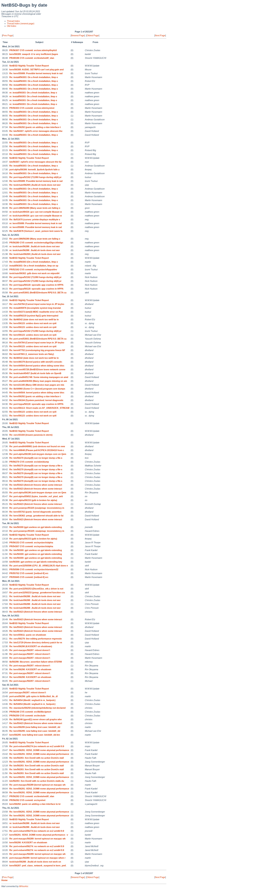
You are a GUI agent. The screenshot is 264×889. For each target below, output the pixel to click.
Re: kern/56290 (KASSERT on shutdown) (30, 646)
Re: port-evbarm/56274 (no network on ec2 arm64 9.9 (36, 746)
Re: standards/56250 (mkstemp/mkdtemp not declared (37, 708)
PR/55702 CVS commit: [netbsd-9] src (28, 573)
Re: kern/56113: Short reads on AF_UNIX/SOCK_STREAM (39, 408)
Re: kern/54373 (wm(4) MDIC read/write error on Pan (36, 312)
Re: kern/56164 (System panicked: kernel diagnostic (36, 400)
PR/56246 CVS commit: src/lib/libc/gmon (30, 712)
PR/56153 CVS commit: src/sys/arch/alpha (31, 542)
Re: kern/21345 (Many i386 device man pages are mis (36, 385)
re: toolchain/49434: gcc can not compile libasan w (35, 212)
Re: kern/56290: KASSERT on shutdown (30, 669)
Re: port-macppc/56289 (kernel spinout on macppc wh (37, 785)
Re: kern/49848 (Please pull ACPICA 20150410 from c (36, 450)
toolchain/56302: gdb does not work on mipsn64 (34, 273)
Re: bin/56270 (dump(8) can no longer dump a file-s (35, 458)
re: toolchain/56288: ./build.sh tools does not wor (34, 246)
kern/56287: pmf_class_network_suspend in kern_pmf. (37, 865)
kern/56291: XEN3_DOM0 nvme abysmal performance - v (38, 835)
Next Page (160, 35)
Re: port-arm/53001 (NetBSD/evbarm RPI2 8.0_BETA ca (37, 292)
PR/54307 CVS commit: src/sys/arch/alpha (31, 546)
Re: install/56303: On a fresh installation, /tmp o (33, 77)
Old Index (11, 26)
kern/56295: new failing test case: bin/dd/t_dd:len (34, 735)
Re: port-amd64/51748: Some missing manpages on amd (38, 377)
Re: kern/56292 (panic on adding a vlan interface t (35, 127)
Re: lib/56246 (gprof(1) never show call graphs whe (35, 719)
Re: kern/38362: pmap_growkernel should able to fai (36, 515)
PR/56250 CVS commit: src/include (27, 715)
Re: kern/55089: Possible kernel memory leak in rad (36, 73)
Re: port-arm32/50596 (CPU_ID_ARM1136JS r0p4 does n (38, 565)
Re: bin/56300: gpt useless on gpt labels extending (35, 550)
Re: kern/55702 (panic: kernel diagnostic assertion (35, 512)
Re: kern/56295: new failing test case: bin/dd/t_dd (34, 731)
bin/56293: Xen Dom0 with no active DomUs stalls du (36, 781)
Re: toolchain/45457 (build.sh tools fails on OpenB (35, 373)
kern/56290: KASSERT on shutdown (28, 842)
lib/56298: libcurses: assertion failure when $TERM (35, 662)
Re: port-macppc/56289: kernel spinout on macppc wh (37, 838)
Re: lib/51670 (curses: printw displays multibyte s (34, 219)
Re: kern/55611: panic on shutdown (27, 635)
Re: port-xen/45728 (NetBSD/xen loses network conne (37, 369)
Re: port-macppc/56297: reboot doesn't (29, 650)
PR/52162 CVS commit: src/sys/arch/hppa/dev (33, 269)
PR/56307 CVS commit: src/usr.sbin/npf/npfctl (33, 50)
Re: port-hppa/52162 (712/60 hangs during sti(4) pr (35, 177)
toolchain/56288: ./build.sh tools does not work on (35, 862)
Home (4, 880)
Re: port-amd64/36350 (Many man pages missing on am (38, 381)
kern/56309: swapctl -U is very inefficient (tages (33, 54)
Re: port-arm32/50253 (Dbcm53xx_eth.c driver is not (36, 589)
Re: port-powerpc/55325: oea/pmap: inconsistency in (36, 531)
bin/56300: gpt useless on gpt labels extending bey (35, 562)
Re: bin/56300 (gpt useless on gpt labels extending (35, 527)
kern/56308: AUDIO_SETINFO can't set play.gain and (36, 69)
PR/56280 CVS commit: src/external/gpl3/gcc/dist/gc (36, 242)
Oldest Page (93, 35)
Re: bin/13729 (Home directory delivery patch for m (35, 642)
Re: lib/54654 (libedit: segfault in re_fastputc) (32, 700)
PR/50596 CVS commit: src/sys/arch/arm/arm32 (33, 569)
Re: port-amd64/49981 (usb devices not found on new (37, 446)
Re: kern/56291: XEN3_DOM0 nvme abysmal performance (39, 750)
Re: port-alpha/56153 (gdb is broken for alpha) (33, 500)
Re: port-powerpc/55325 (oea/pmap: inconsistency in (36, 508)
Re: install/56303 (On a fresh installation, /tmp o (33, 262)
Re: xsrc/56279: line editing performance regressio (35, 639)
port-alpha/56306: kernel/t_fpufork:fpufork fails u (34, 169)
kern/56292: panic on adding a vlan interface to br (35, 804)
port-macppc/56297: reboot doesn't (27, 692)
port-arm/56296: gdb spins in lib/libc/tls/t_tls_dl (33, 696)
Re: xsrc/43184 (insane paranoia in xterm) (30, 435)
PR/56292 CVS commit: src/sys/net (27, 800)
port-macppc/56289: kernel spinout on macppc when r (37, 858)
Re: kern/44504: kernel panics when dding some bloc (36, 392)
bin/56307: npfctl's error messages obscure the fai (35, 162)
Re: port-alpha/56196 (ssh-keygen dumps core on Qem (37, 454)
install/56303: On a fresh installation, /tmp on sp (33, 266)
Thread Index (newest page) (20, 23)
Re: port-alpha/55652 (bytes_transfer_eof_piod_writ (36, 496)
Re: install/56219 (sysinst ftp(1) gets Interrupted (33, 316)
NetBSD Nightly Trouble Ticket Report (29, 66)
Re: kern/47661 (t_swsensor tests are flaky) (31, 354)
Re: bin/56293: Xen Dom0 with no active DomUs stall (36, 758)
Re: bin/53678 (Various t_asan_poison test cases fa (35, 231)
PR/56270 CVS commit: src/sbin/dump (29, 462)
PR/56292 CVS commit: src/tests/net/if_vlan (31, 796)
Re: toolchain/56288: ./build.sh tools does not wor (35, 596)
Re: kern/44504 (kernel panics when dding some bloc (36, 365)
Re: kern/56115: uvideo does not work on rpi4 (32, 323)
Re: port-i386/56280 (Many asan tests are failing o (34, 208)
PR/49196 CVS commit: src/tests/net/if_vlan (31, 58)
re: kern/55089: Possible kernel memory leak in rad (35, 223)
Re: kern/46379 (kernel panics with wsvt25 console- (35, 362)
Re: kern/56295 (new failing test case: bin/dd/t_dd (34, 727)
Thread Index (13, 21)
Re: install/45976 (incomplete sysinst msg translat (35, 308)
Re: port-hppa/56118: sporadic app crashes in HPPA (36, 285)
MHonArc (23, 886)
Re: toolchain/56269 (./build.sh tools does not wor (35, 185)
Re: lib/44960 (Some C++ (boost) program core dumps (37, 389)
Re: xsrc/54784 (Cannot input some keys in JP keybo (36, 304)
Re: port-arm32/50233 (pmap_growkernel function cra (37, 592)
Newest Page (77, 35)
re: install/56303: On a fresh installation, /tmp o (33, 92)
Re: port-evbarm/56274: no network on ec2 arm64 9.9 (36, 846)
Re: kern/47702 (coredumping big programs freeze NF (37, 350)
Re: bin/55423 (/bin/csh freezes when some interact (35, 485)
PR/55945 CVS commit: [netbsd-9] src (28, 577)
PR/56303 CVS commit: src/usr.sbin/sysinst (31, 108)
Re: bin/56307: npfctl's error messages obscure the (35, 131)
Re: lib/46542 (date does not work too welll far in (34, 319)
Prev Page (7, 35)
